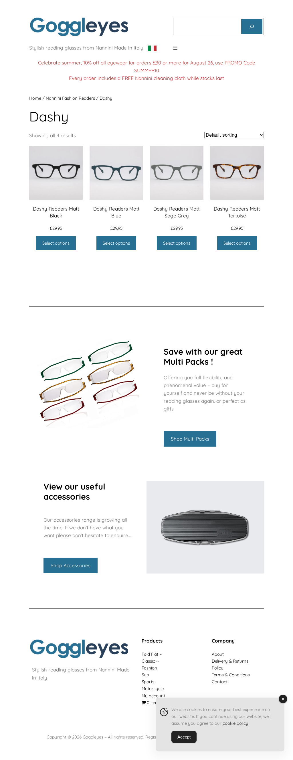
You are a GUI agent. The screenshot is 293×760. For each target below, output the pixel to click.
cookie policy (235, 723)
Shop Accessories (70, 565)
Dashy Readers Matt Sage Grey (176, 212)
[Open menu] (175, 47)
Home (35, 98)
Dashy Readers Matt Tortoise (237, 212)
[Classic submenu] (157, 661)
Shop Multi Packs (190, 439)
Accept (184, 737)
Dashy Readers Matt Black (56, 212)
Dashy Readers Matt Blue (116, 212)
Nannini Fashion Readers (70, 98)
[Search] (251, 26)
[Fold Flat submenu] (160, 654)
